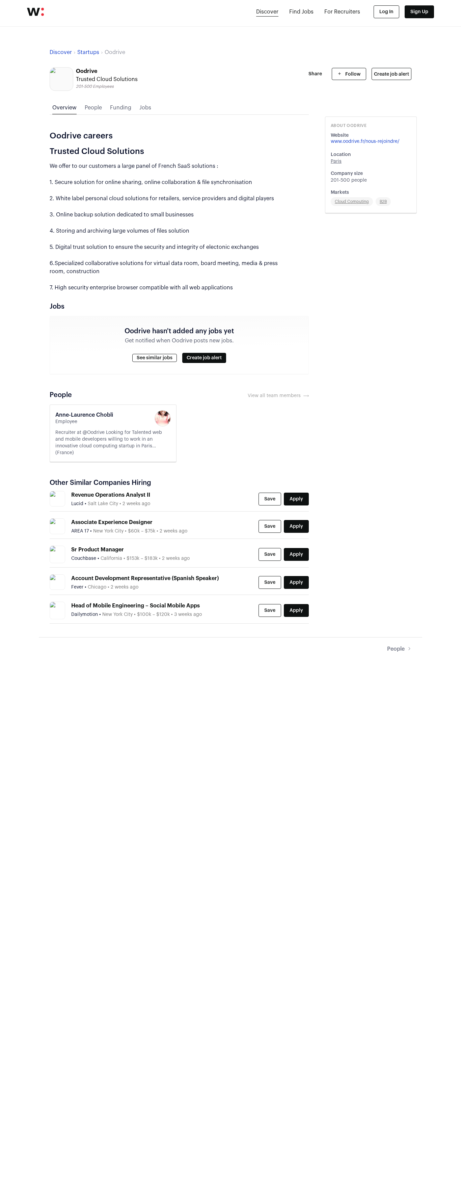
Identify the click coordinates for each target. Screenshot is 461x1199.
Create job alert (391, 74)
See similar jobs (154, 358)
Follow (352, 74)
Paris (336, 161)
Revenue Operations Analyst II (110, 495)
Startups (88, 52)
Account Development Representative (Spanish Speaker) (145, 578)
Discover (267, 12)
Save (269, 499)
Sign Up (419, 11)
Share (315, 74)
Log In (386, 11)
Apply (296, 499)
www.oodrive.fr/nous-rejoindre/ (365, 141)
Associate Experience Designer (112, 522)
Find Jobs (301, 12)
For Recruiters (342, 12)
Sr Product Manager (97, 549)
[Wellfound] (35, 12)
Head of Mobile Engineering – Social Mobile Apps (135, 605)
